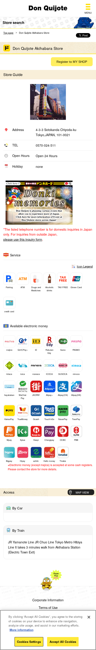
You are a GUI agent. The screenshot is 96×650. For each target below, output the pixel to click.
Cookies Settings (29, 641)
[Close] (89, 617)
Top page (8, 32)
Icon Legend (85, 266)
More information (21, 630)
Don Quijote (48, 8)
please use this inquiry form (22, 239)
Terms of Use (48, 607)
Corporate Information (48, 600)
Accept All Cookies (63, 641)
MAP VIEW (82, 492)
